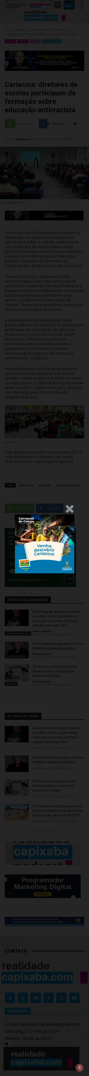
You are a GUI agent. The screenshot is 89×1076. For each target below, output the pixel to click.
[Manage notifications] (79, 1067)
